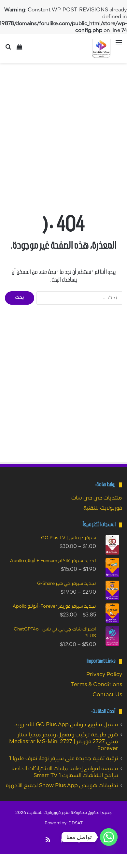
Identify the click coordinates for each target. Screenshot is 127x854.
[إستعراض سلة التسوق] (19, 49)
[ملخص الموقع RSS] (48, 839)
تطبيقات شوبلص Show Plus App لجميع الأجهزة (62, 786)
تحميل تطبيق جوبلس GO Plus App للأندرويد (66, 725)
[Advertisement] (63, 132)
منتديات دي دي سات (96, 498)
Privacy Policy (104, 674)
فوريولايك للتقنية (102, 508)
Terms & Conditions (96, 685)
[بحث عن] (8, 49)
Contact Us (107, 695)
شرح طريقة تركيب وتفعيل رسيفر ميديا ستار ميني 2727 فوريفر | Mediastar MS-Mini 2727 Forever (63, 741)
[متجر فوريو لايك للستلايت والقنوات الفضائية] (101, 48)
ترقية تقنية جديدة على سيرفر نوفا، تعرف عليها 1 (63, 758)
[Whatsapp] (109, 837)
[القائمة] (119, 46)
